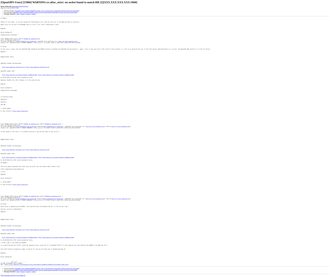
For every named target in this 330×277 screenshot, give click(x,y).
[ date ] (18, 14)
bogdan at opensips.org (31, 38)
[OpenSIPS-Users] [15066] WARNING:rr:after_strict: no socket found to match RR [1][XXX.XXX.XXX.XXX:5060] (46, 11)
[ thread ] (22, 14)
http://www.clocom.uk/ (20, 111)
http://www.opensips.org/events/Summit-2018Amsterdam (19, 75)
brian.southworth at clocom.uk (20, 6)
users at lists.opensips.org (67, 41)
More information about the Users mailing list (13, 275)
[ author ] (33, 14)
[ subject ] (28, 14)
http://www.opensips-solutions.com (13, 67)
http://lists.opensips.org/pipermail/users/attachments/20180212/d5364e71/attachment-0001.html (36, 264)
